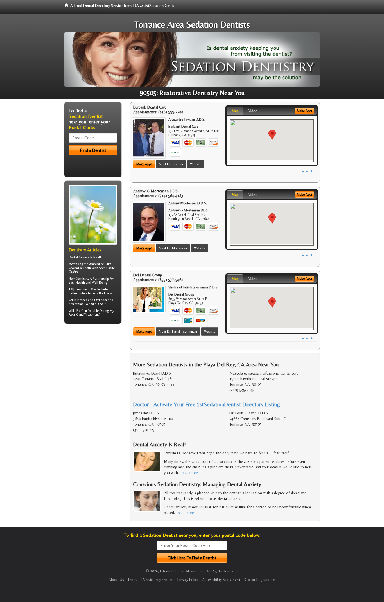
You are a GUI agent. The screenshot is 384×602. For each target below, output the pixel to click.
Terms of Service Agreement (151, 579)
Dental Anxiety (79, 257)
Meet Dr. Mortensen (173, 248)
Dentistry (82, 279)
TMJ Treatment (79, 289)
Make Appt (144, 164)
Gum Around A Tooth (90, 266)
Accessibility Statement (221, 579)
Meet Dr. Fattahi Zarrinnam (178, 331)
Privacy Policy (187, 579)
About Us (116, 579)
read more (190, 472)
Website (195, 164)
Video (252, 111)
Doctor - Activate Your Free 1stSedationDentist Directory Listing (206, 404)
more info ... (309, 171)
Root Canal (76, 315)
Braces (82, 300)
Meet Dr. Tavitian (171, 164)
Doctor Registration (260, 579)
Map (235, 111)
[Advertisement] (93, 372)
